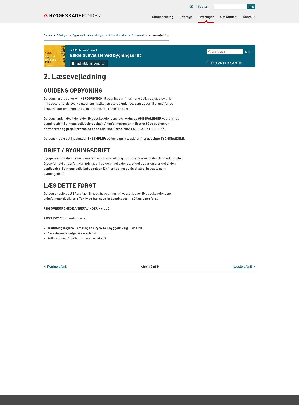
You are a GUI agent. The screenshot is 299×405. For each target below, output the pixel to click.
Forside (48, 35)
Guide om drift (139, 35)
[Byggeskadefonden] (72, 15)
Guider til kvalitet (117, 35)
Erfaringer (62, 35)
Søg (251, 7)
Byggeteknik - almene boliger (88, 35)
